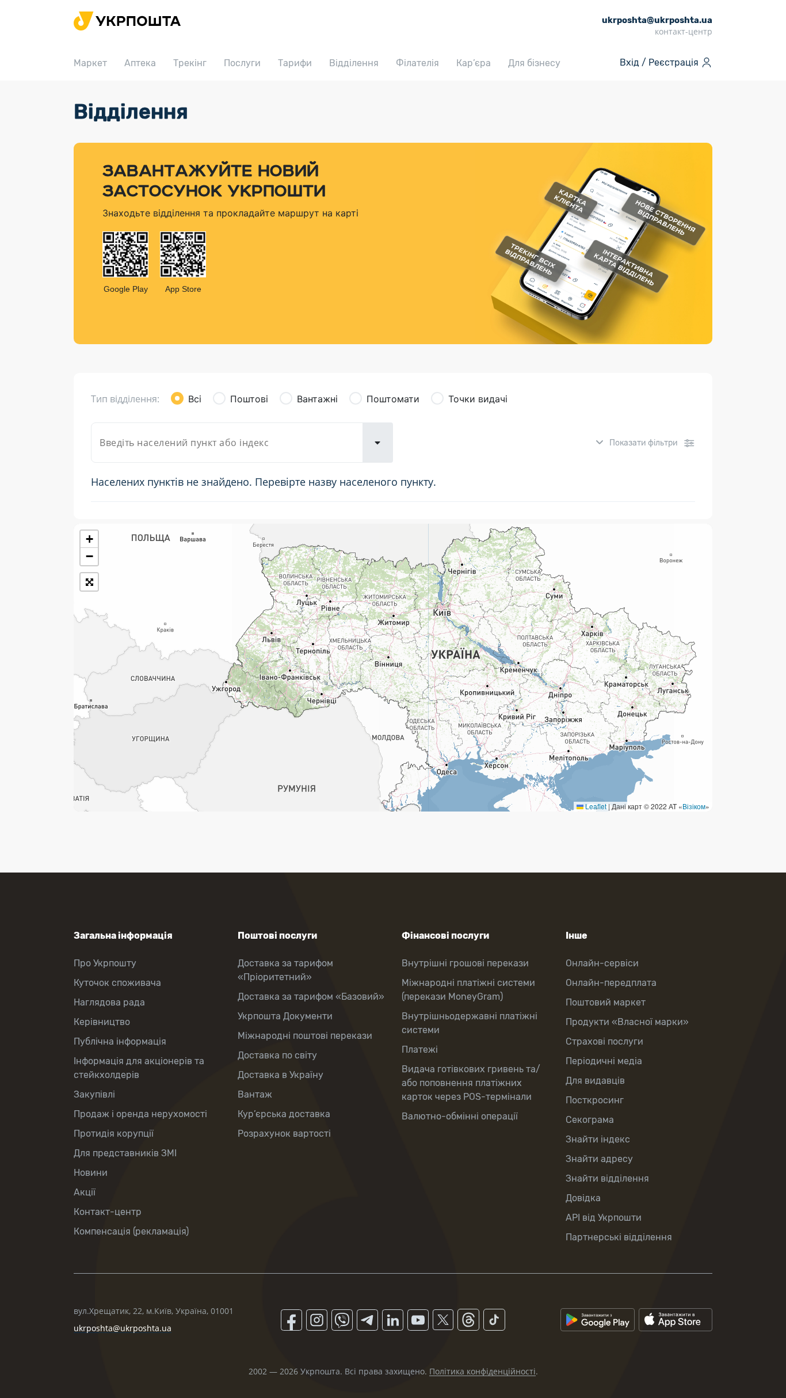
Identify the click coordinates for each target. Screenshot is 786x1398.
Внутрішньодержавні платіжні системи (469, 1023)
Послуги (242, 63)
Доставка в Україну (280, 1074)
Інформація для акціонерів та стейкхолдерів (139, 1068)
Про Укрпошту (105, 963)
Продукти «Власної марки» (627, 1021)
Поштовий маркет (606, 1002)
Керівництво (102, 1021)
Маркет (90, 63)
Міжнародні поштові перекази (305, 1035)
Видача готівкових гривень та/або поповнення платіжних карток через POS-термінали (471, 1083)
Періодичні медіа (604, 1061)
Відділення (354, 63)
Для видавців (595, 1080)
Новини (91, 1172)
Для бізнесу (534, 63)
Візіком (693, 806)
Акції (85, 1192)
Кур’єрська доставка (284, 1114)
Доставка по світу (277, 1055)
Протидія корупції (114, 1133)
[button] (89, 539)
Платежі (420, 1049)
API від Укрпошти (604, 1217)
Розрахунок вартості (284, 1133)
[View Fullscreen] (89, 582)
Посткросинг (595, 1100)
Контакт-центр (108, 1211)
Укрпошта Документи (285, 1016)
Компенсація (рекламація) (131, 1231)
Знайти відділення (607, 1178)
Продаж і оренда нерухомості (140, 1114)
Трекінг (190, 63)
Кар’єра (473, 63)
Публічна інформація (120, 1041)
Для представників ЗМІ (125, 1153)
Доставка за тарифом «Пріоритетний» (285, 970)
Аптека (140, 63)
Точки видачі (478, 399)
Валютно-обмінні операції (460, 1116)
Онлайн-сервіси (602, 963)
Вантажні (317, 399)
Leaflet (594, 806)
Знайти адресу (599, 1158)
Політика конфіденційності (482, 1371)
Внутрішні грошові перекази (465, 963)
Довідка (583, 1198)
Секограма (590, 1119)
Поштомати (393, 399)
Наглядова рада (109, 1002)
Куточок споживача (117, 982)
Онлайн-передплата (611, 982)
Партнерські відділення (619, 1237)
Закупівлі (94, 1094)
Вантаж (255, 1094)
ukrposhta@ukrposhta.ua (122, 1328)
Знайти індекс (598, 1139)
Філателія (417, 63)
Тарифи (295, 63)
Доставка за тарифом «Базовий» (311, 996)
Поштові (249, 399)
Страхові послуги (604, 1041)
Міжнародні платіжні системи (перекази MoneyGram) (468, 989)
